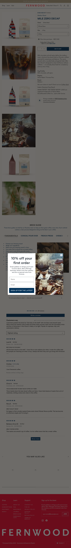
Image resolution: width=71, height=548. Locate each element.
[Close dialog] (61, 255)
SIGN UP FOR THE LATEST (22, 290)
